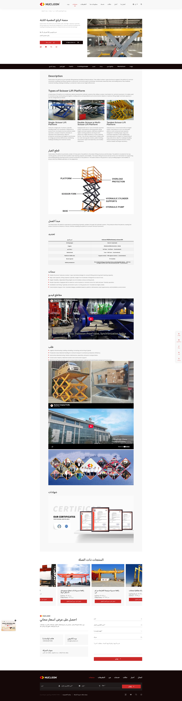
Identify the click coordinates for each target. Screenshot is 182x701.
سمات (101, 66)
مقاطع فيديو (110, 66)
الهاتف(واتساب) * (98, 631)
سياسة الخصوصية (67, 694)
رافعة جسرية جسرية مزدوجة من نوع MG (124, 591)
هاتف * (83, 686)
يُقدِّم (118, 659)
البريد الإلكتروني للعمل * (99, 625)
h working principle (82, 66)
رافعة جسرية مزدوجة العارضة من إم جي (55, 591)
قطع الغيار (62, 66)
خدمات (117, 677)
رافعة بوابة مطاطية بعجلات (87, 591)
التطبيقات (84, 4)
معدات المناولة (45, 11)
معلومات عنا (93, 4)
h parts (71, 66)
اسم (95, 619)
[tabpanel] (114, 46)
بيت (68, 4)
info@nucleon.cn (72, 42)
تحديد (93, 66)
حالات (109, 4)
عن (110, 677)
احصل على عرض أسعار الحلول (56, 601)
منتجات (75, 4)
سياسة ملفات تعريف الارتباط (80, 694)
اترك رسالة (50, 42)
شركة (95, 637)
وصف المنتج (52, 66)
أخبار (115, 4)
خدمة (102, 4)
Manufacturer (121, 66)
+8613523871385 (48, 641)
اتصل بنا (123, 4)
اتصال (140, 677)
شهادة (131, 66)
